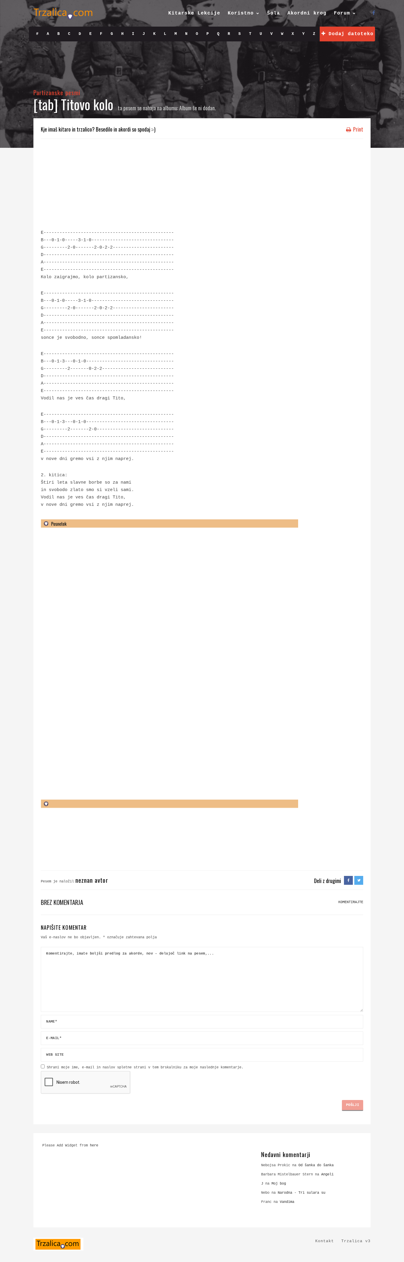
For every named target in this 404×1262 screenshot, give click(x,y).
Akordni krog (307, 13)
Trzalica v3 (356, 1241)
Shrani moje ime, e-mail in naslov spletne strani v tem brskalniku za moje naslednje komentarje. (145, 1067)
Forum (342, 13)
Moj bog (279, 1184)
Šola (273, 13)
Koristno (241, 13)
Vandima (287, 1202)
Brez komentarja (62, 902)
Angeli (327, 1174)
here (94, 1145)
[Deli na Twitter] (358, 881)
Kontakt (324, 1241)
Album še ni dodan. (197, 108)
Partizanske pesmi (56, 92)
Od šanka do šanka (316, 1165)
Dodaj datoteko (349, 34)
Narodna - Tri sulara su (301, 1193)
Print (357, 129)
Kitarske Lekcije (194, 13)
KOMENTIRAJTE (350, 902)
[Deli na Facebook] (348, 881)
